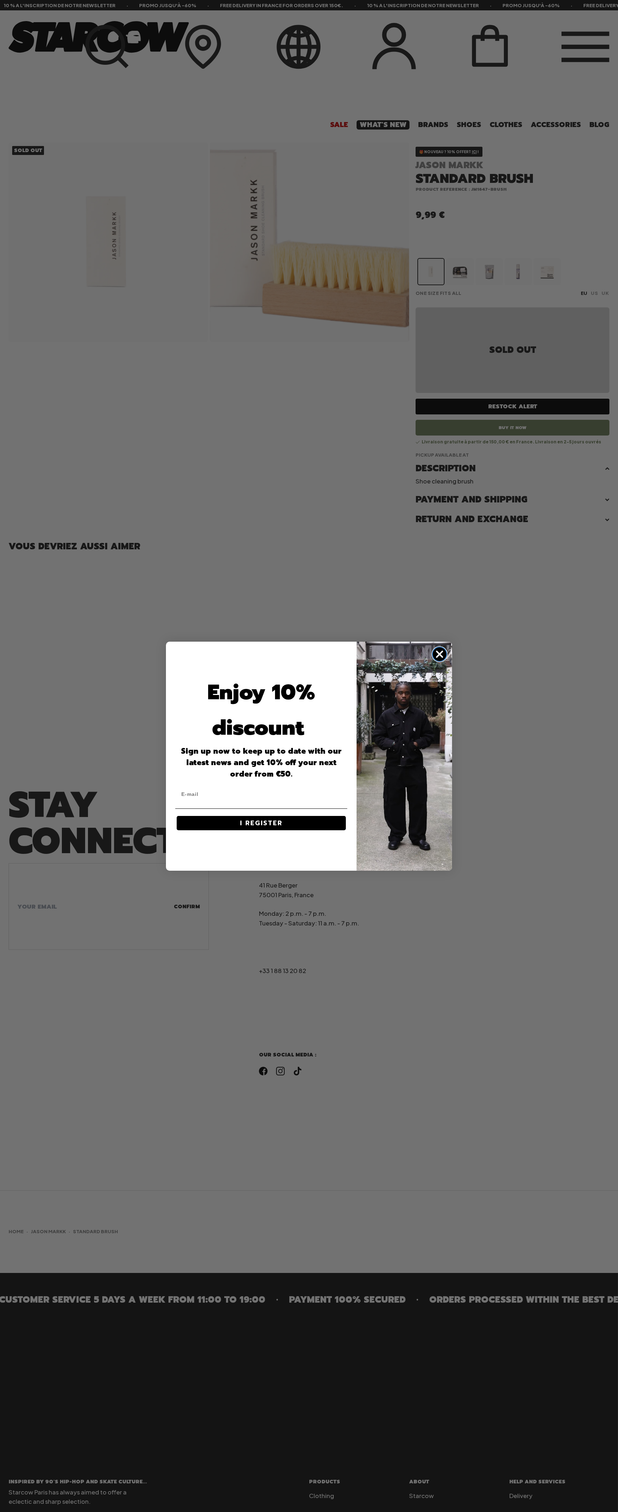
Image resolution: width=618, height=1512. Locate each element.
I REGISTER (261, 823)
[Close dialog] (439, 654)
